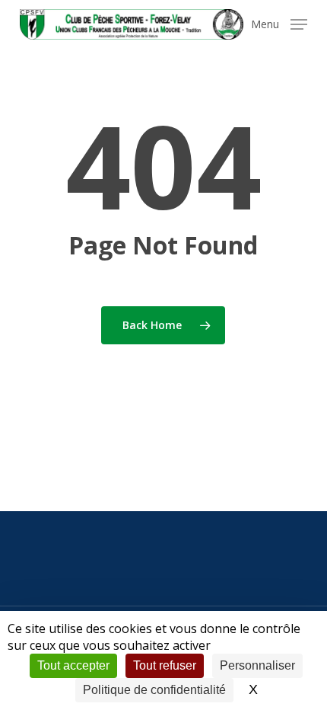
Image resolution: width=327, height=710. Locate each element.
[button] (279, 23)
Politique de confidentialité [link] (154, 689)
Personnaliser (257, 665)
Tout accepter (73, 665)
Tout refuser (164, 665)
